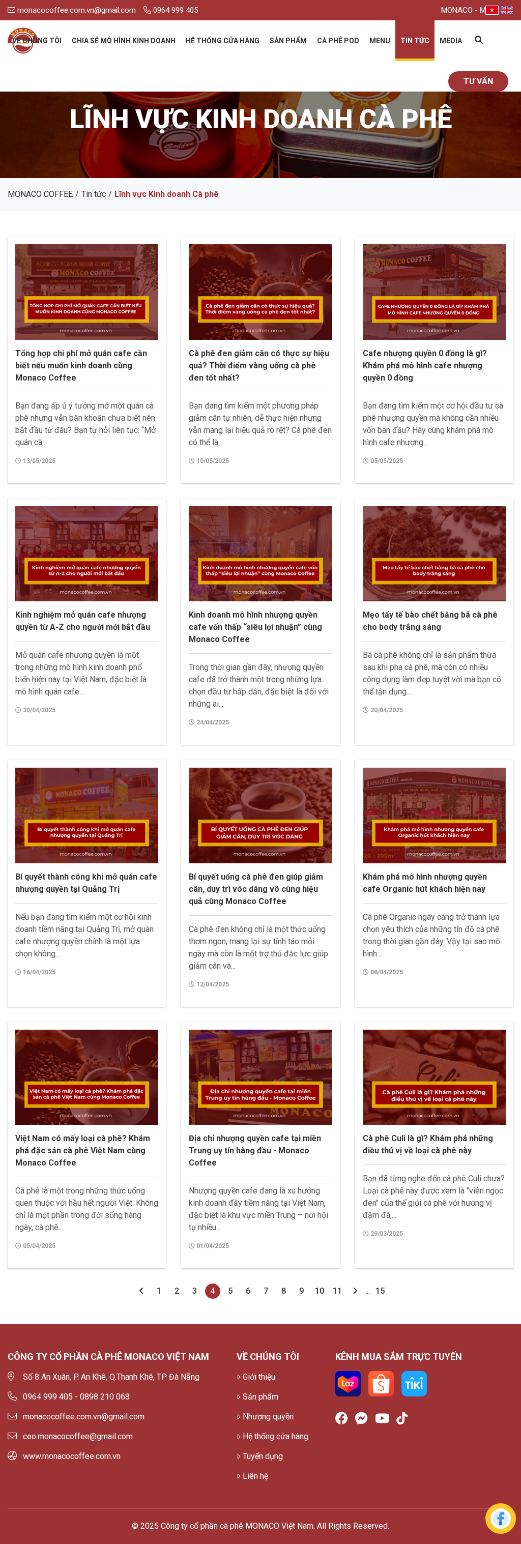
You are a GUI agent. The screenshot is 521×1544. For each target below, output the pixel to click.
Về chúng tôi (37, 41)
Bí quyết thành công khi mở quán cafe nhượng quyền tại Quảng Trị (86, 883)
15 (380, 1291)
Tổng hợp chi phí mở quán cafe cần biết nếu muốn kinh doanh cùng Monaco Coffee (81, 365)
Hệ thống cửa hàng (222, 41)
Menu (379, 41)
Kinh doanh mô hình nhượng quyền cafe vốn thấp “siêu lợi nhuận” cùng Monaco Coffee (255, 627)
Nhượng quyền (268, 1416)
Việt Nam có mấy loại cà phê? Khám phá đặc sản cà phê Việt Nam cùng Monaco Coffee (82, 1150)
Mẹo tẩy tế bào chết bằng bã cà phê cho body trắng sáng (430, 621)
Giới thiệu (259, 1377)
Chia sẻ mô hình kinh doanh (124, 41)
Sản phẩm (288, 41)
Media (451, 41)
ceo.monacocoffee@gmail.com (78, 1436)
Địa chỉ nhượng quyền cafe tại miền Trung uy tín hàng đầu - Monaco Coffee (255, 1150)
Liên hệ (255, 1476)
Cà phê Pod (338, 41)
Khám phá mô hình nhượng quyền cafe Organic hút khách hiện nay (425, 883)
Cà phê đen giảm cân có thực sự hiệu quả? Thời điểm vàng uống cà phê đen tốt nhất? (259, 365)
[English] (506, 10)
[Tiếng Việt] (492, 10)
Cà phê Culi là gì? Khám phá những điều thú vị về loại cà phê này (428, 1144)
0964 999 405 (174, 10)
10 (319, 1291)
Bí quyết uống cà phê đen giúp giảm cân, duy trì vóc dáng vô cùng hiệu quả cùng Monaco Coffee (256, 889)
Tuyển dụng (263, 1456)
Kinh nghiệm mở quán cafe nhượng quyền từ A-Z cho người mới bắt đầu (82, 621)
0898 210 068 (105, 1397)
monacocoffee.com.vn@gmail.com (75, 10)
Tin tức (414, 41)
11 (337, 1291)
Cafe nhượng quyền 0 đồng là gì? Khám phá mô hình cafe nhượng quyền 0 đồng (425, 365)
